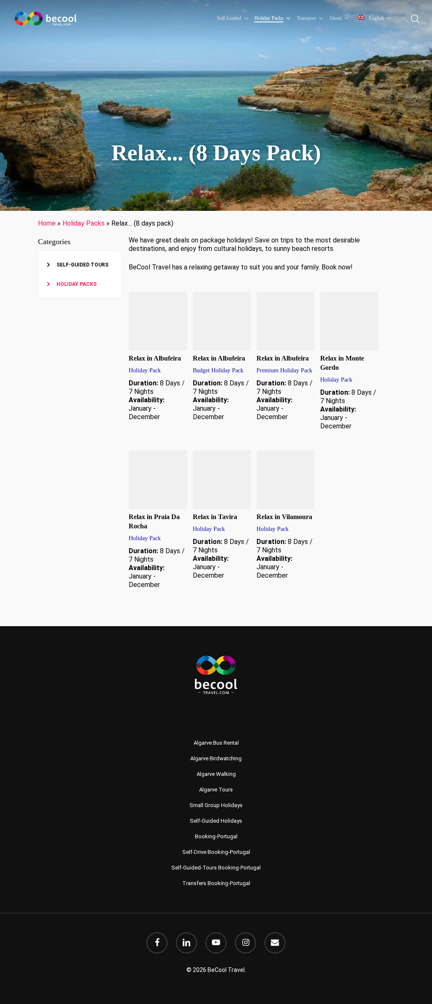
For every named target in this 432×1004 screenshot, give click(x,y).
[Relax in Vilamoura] (285, 479)
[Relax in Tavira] (222, 479)
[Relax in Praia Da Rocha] (158, 479)
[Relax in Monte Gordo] (349, 321)
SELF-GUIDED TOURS (82, 265)
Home (47, 223)
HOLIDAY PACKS (77, 284)
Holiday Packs (83, 223)
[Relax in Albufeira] (158, 321)
